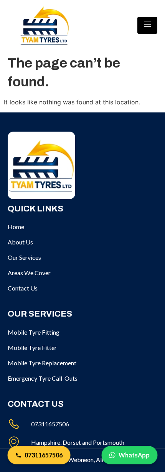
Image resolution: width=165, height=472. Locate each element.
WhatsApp (134, 455)
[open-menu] (147, 25)
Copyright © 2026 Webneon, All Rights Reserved (82, 459)
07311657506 (43, 455)
